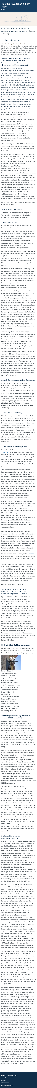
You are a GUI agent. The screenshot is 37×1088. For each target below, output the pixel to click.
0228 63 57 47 (4, 1080)
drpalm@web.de (5, 1082)
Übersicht (32, 31)
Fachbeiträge (6, 34)
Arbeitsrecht (25, 28)
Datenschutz (10, 1085)
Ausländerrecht (16, 31)
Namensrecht (5, 28)
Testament (4, 452)
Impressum (4, 1085)
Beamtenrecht (15, 28)
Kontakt (24, 31)
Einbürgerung (5, 31)
